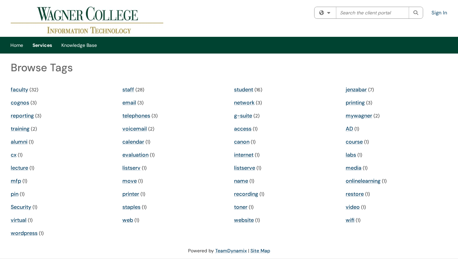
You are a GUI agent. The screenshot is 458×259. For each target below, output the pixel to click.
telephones (136, 115)
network (244, 102)
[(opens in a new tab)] (87, 20)
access (242, 128)
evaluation (135, 154)
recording (246, 193)
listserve (244, 167)
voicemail (134, 128)
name (241, 180)
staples (131, 206)
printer (130, 193)
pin (14, 193)
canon (241, 141)
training (20, 128)
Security (21, 206)
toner (240, 206)
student (243, 89)
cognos (20, 102)
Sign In (439, 12)
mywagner (359, 115)
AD (349, 128)
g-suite (243, 115)
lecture (19, 167)
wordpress (24, 233)
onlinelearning (363, 180)
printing (355, 102)
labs (351, 154)
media (353, 167)
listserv (131, 167)
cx (13, 154)
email (129, 102)
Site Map (260, 251)
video (353, 206)
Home (16, 45)
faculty (19, 89)
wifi (350, 220)
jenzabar (356, 89)
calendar (133, 141)
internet (243, 154)
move (129, 180)
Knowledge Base (79, 45)
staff (128, 89)
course (354, 141)
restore (355, 193)
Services (42, 45)
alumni (19, 141)
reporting (22, 115)
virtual (18, 220)
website (244, 220)
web (127, 220)
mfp (16, 180)
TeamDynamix (231, 251)
